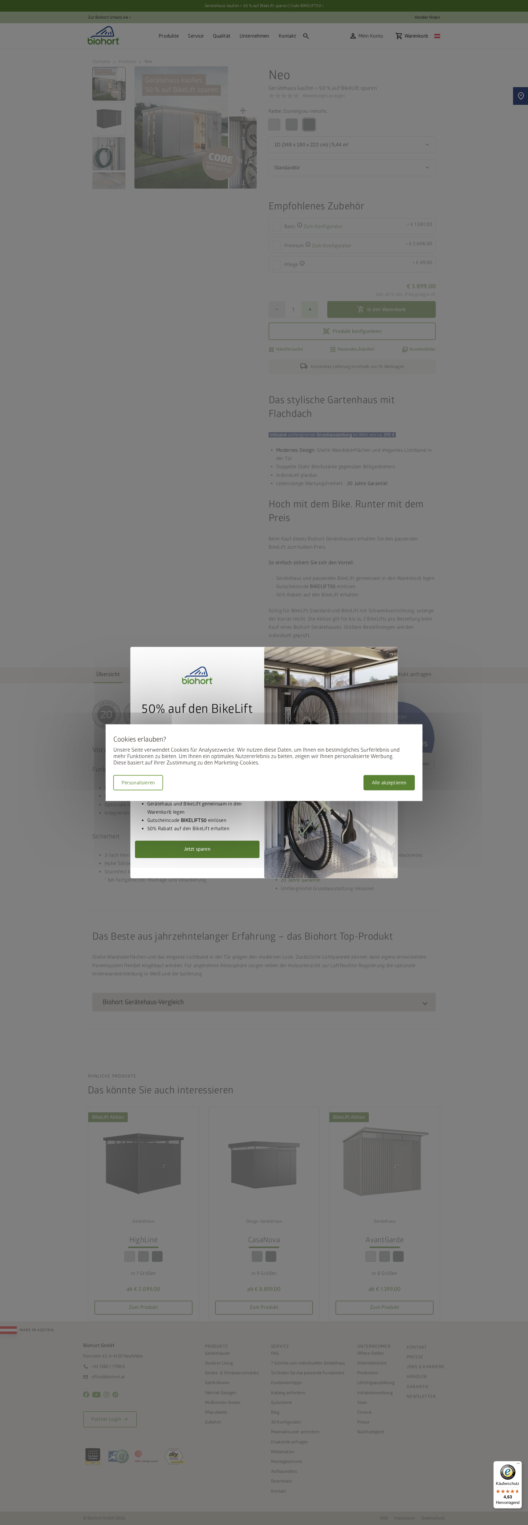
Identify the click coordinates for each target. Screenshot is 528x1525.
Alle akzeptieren (389, 782)
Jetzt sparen (197, 849)
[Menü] (518, 1464)
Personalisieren (138, 782)
